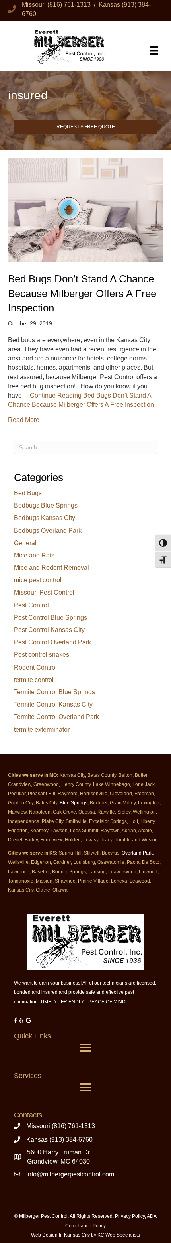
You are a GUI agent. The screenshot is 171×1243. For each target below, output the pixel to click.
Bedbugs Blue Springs (46, 505)
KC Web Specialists (118, 1235)
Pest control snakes (41, 654)
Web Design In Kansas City (60, 1235)
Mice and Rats (34, 555)
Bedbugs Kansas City (44, 517)
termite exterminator (42, 729)
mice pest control (38, 580)
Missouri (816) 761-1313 (60, 1126)
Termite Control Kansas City (53, 704)
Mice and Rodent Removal (51, 567)
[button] (85, 127)
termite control (34, 679)
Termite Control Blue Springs (54, 692)
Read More (23, 419)
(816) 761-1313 (69, 4)
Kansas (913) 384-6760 (59, 1139)
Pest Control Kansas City (49, 629)
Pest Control (31, 605)
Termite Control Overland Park (56, 716)
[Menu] (154, 51)
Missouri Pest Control (44, 592)
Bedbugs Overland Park (48, 530)
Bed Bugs (28, 493)
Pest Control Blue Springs (50, 617)
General (25, 543)
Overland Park (137, 853)
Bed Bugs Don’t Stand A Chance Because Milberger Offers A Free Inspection (82, 293)
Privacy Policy (130, 1216)
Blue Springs (73, 803)
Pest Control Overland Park (52, 642)
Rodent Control (35, 667)
